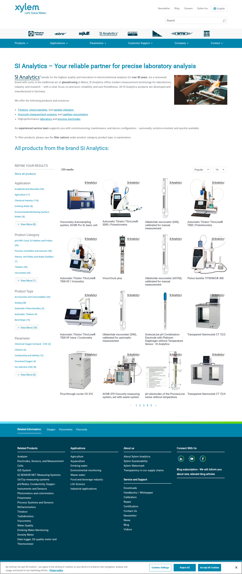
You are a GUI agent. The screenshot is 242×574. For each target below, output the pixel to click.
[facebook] (203, 458)
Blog (177, 8)
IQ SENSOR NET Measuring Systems (39, 475)
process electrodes (69, 119)
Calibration (130, 497)
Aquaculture (78, 461)
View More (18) (29, 327)
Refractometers (26, 507)
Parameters (96, 43)
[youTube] (192, 458)
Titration (22, 511)
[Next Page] (156, 405)
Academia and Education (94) (29, 189)
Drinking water (79, 465)
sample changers (64, 109)
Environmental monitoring (86, 470)
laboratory (46, 119)
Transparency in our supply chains (144, 470)
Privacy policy (56, 570)
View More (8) (28, 224)
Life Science (78, 484)
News (127, 520)
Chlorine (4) (20, 349)
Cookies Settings (160, 567)
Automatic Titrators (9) (26, 314)
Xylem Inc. (203, 8)
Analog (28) (20, 302)
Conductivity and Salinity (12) (29, 355)
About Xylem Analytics (137, 456)
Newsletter (164, 8)
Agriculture (77, 456)
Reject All (184, 567)
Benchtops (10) (22, 320)
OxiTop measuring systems (33, 479)
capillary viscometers (75, 114)
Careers (188, 8)
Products (20, 43)
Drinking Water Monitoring (32, 530)
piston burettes (38, 109)
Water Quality (25, 525)
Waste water (78, 475)
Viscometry (65, 429)
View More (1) (28, 280)
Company (180, 43)
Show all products (25, 173)
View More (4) (28, 374)
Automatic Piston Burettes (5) (29, 308)
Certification (131, 506)
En (221, 8)
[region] (121, 568)
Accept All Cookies (209, 567)
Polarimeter (24, 498)
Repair (127, 501)
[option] (36, 33)
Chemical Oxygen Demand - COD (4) (33, 344)
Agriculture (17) (22, 194)
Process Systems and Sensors (35, 502)
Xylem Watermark (134, 465)
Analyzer (22, 456)
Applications (57, 43)
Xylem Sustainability (136, 461)
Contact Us (130, 511)
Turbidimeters (25, 516)
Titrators (23, 109)
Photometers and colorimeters (35, 493)
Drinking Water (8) (24, 206)
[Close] (236, 567)
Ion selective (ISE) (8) (25, 367)
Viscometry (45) (23, 273)
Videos (128, 529)
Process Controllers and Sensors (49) (33, 251)
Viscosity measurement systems (37, 114)
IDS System (24, 470)
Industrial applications (84, 488)
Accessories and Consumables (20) (32, 297)
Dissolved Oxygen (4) (25, 361)
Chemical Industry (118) (27, 200)
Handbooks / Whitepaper (138, 492)
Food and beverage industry (87, 479)
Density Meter (25, 534)
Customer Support (139, 43)
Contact (215, 43)
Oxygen (51, 429)
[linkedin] (181, 458)
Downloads (130, 488)
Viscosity (81, 429)
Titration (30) (21, 267)
